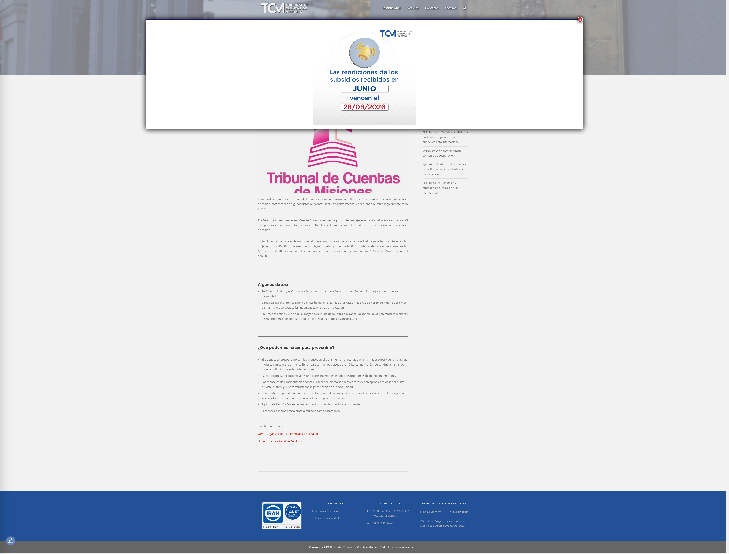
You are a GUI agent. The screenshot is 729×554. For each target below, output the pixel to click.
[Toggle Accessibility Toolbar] (11, 541)
